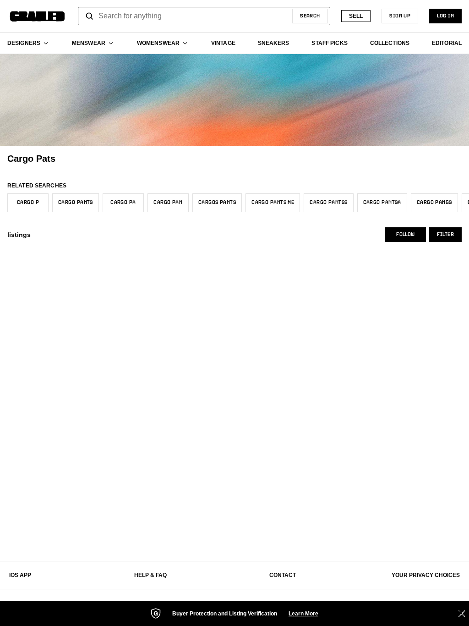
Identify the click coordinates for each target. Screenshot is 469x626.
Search (310, 16)
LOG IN (445, 16)
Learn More (303, 613)
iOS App (20, 575)
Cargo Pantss (328, 202)
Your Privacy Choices (426, 575)
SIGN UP (399, 16)
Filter (445, 234)
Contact (282, 575)
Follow (405, 234)
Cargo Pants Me (272, 202)
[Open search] (89, 16)
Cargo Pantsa (382, 202)
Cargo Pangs (434, 202)
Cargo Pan (167, 202)
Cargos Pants (217, 202)
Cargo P (28, 202)
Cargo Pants (75, 202)
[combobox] (204, 16)
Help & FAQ (150, 575)
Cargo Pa (123, 202)
